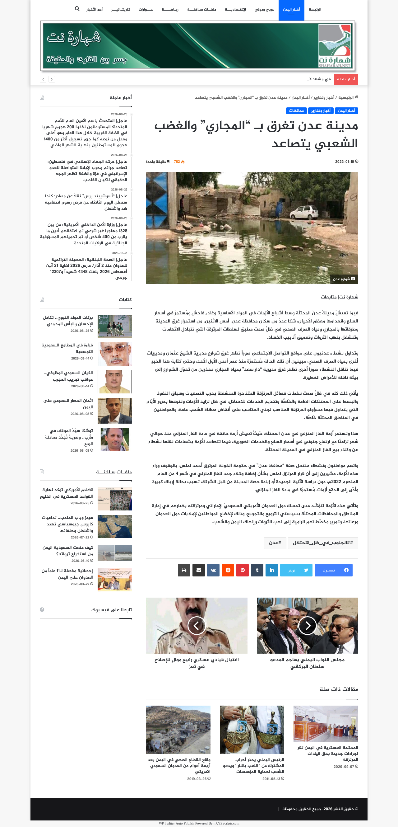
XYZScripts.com (227, 824)
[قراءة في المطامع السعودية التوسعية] (115, 354)
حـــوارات (146, 10)
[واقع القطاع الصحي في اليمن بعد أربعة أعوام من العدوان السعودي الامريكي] (178, 730)
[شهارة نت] (199, 47)
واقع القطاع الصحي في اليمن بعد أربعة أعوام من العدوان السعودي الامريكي (179, 765)
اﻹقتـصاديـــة (235, 10)
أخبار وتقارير (324, 97)
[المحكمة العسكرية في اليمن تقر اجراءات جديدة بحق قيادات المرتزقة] (326, 724)
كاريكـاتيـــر (120, 10)
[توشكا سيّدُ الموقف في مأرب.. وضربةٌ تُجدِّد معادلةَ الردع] (115, 439)
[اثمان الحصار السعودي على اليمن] (115, 411)
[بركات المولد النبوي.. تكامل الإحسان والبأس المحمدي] (115, 326)
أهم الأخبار (94, 10)
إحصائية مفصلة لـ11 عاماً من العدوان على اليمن (67, 574)
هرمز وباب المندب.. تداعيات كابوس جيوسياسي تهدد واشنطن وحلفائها (67, 524)
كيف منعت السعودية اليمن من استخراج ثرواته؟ (68, 551)
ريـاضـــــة (170, 10)
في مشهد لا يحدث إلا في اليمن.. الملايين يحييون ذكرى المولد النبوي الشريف (265, 79)
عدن (273, 543)
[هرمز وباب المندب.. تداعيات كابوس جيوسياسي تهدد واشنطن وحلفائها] (115, 526)
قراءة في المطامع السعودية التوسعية (67, 348)
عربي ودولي (264, 10)
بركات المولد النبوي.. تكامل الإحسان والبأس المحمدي (68, 321)
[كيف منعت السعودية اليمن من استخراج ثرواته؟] (115, 553)
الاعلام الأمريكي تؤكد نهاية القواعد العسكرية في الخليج (66, 493)
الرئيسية (346, 97)
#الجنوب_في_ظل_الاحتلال (321, 543)
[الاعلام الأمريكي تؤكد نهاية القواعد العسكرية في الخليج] (115, 498)
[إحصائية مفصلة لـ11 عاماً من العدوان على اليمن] (115, 579)
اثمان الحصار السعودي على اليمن (68, 404)
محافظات (296, 111)
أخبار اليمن (291, 10)
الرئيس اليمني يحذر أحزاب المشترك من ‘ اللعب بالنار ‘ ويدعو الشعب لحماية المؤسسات (253, 765)
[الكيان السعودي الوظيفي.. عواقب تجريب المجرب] (115, 381)
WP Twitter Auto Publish (176, 824)
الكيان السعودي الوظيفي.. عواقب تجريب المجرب (68, 376)
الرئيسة (315, 10)
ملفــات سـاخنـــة (201, 10)
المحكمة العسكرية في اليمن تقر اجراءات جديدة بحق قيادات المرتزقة (328, 753)
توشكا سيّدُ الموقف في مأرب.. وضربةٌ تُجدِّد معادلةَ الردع (69, 437)
